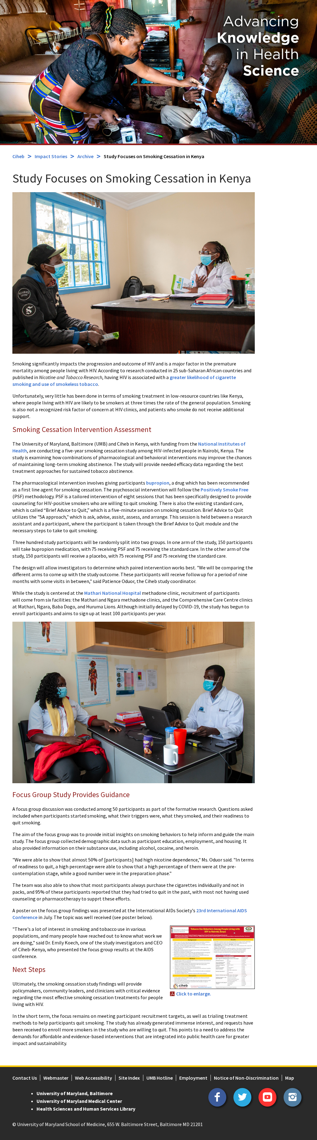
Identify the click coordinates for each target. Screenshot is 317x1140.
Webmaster (55, 1078)
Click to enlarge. (193, 994)
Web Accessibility (93, 1078)
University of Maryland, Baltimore (75, 1093)
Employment (193, 1078)
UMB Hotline (159, 1078)
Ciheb (18, 156)
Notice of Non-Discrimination (246, 1078)
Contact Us (24, 1078)
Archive (85, 156)
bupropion (157, 483)
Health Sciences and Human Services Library (86, 1109)
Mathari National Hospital (113, 593)
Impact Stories (51, 156)
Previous (9, 57)
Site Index (129, 1078)
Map (289, 1078)
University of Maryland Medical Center (79, 1101)
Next (308, 57)
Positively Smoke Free (224, 489)
